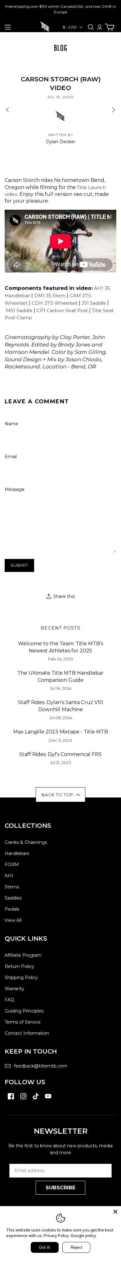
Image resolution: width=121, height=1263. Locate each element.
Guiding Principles (24, 1011)
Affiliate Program (23, 955)
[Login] (99, 27)
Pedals (12, 909)
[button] (60, 794)
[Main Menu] (8, 27)
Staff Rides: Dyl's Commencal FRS (60, 754)
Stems (12, 887)
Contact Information (27, 1033)
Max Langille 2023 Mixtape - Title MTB (60, 732)
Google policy (83, 1235)
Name (11, 424)
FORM (12, 864)
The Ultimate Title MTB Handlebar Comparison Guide (60, 676)
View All (13, 920)
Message (15, 489)
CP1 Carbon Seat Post (62, 310)
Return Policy (19, 966)
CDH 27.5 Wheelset (55, 303)
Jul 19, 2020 (60, 97)
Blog (60, 48)
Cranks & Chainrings (26, 842)
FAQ (9, 1000)
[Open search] (91, 27)
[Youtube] (48, 1099)
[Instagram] (23, 1099)
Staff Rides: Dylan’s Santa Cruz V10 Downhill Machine (60, 705)
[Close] (115, 1212)
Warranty (14, 988)
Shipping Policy (21, 977)
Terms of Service (23, 1022)
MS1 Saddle (19, 310)
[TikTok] (35, 1099)
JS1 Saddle (94, 303)
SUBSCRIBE (60, 1188)
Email (11, 456)
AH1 (9, 876)
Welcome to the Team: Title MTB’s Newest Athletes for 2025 (60, 647)
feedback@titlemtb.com (40, 1066)
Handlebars (17, 853)
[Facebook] (11, 1099)
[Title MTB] (45, 26)
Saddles (13, 898)
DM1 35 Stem (49, 296)
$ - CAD (70, 27)
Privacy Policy (56, 1235)
